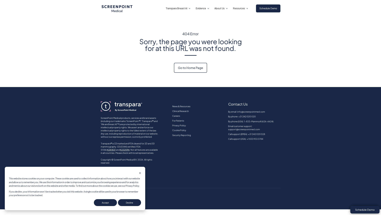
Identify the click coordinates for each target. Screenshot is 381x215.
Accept (105, 202)
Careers (176, 116)
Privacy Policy (179, 125)
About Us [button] (219, 8)
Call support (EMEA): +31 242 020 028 (246, 134)
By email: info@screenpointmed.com (246, 111)
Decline (129, 202)
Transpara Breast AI (176, 8)
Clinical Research (180, 111)
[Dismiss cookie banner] (140, 173)
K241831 (111, 149)
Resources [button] (239, 8)
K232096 (125, 149)
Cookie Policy (179, 130)
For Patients (178, 120)
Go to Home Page (190, 68)
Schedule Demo (268, 8)
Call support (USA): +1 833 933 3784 (245, 139)
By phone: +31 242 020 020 (242, 116)
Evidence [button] (201, 8)
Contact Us (238, 104)
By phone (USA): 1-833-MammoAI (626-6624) (251, 121)
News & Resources (181, 106)
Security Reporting (181, 135)
